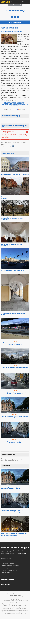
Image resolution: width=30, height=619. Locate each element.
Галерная (3, 550)
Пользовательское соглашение (12, 596)
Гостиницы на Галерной (9, 568)
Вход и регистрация (6, 146)
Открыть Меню (16, 22)
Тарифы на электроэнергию (10, 565)
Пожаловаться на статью (8, 100)
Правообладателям (15, 595)
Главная (9, 594)
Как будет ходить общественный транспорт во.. (12, 271)
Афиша (15, 365)
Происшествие (18, 31)
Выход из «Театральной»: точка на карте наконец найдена (14, 534)
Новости (14, 414)
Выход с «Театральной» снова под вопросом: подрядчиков (15, 392)
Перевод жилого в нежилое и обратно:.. (15, 174)
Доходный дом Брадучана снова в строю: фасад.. (12, 218)
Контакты (25, 596)
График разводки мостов (9, 570)
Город (15, 341)
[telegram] (15, 17)
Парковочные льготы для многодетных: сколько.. (15, 197)
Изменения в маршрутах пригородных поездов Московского (15, 343)
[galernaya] (18, 17)
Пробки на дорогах (8, 563)
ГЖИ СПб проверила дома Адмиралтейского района (15, 417)
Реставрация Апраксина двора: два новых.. (13, 313)
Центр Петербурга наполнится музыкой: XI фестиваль (15, 368)
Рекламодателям (18, 594)
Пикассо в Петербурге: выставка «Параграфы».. (12, 245)
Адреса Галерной (7, 572)
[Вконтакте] (12, 17)
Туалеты (4, 575)
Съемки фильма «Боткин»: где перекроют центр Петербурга (15, 441)
